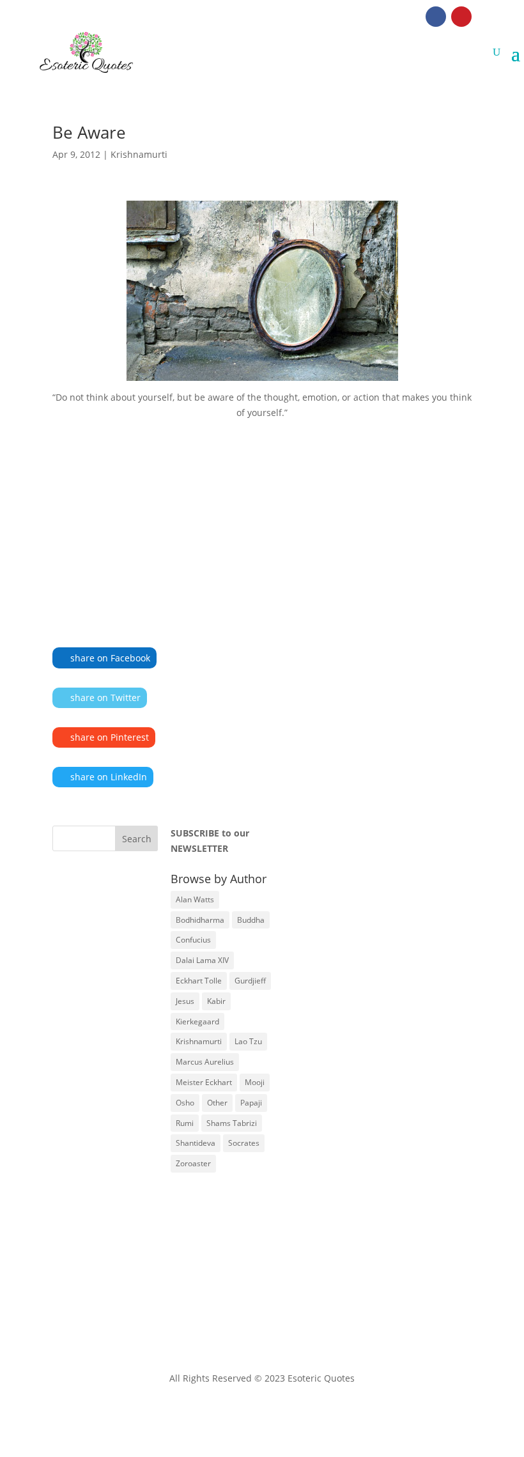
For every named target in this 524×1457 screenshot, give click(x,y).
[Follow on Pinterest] (461, 16)
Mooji (255, 1082)
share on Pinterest (109, 737)
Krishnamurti (139, 154)
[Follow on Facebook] (436, 16)
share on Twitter (105, 697)
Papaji (251, 1102)
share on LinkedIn (108, 777)
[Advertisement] (262, 514)
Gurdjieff (250, 980)
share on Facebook (110, 658)
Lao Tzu (248, 1041)
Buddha (251, 919)
